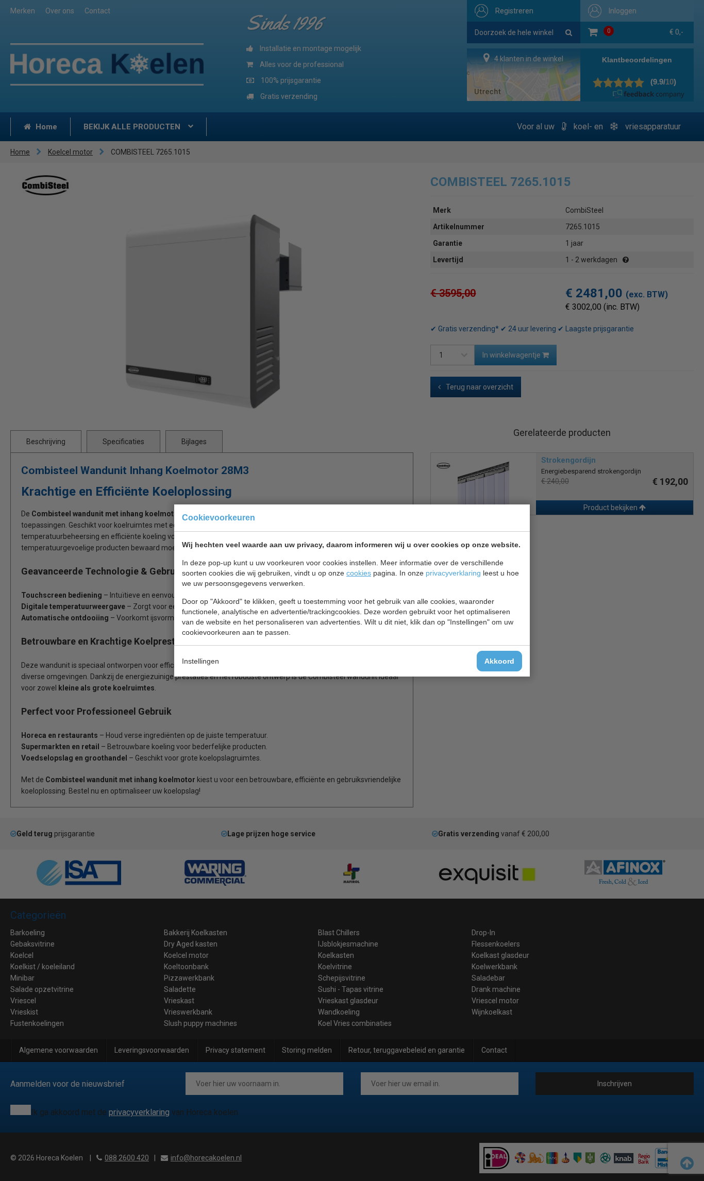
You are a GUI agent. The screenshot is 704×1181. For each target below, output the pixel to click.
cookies (358, 573)
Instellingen (200, 661)
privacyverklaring (453, 573)
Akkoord (499, 661)
